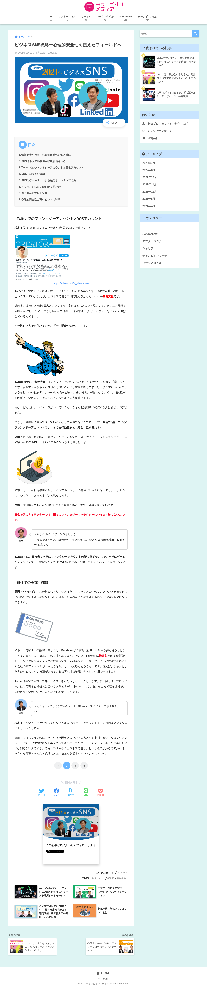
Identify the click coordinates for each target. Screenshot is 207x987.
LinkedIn (99, 878)
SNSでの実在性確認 (33, 173)
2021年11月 (149, 184)
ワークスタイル (152, 262)
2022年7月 (148, 162)
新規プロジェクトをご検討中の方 (167, 123)
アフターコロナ (152, 241)
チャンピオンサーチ (158, 131)
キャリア (122, 872)
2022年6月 (148, 170)
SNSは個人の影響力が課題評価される (43, 161)
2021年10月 (149, 191)
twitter (123, 878)
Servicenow (149, 234)
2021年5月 (148, 198)
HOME (105, 973)
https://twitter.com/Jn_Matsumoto (71, 283)
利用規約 (103, 978)
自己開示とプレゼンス (34, 193)
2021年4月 (148, 206)
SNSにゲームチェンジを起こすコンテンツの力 (48, 180)
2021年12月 (149, 177)
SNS (111, 878)
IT (113, 872)
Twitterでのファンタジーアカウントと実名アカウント (52, 167)
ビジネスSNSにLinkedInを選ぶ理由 (42, 186)
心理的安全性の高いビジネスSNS (40, 199)
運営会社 (152, 138)
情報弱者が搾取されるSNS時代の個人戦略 (46, 154)
